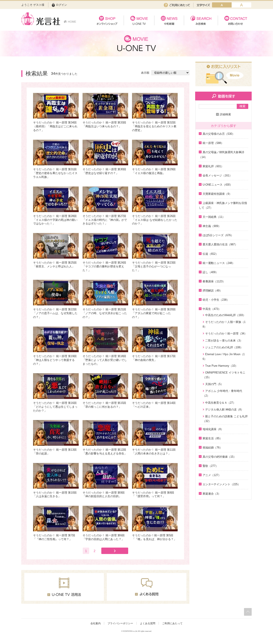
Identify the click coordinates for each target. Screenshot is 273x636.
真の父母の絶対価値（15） (219, 456)
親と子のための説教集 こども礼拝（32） (225, 419)
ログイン (61, 4)
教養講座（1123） (214, 281)
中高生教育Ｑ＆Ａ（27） (220, 402)
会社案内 (95, 623)
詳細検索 (225, 114)
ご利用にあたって (177, 5)
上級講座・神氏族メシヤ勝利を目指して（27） (223, 205)
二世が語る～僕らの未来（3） (224, 340)
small (222, 4)
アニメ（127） (212, 475)
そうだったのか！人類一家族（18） (224, 324)
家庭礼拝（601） (213, 166)
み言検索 (201, 20)
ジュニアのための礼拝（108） (224, 347)
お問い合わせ (235, 20)
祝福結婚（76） (212, 447)
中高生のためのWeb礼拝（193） (225, 315)
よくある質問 (147, 623)
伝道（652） (210, 253)
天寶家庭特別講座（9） (217, 193)
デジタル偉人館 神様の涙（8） (224, 409)
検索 (242, 106)
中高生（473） (212, 309)
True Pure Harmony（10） (221, 365)
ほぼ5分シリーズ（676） (218, 235)
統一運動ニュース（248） (219, 263)
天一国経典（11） (214, 216)
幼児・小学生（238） (216, 299)
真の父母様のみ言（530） (219, 133)
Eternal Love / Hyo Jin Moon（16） (224, 356)
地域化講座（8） (213, 429)
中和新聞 (169, 20)
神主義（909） (212, 226)
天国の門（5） (214, 384)
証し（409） (210, 272)
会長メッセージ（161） (217, 175)
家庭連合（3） (212, 493)
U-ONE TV (139, 20)
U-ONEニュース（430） (217, 184)
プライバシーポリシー (120, 623)
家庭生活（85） (212, 438)
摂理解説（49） (212, 290)
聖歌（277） (210, 465)
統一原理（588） (213, 143)
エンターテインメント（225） (221, 484)
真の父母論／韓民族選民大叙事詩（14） (221, 154)
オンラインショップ (107, 20)
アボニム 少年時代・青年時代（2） (222, 393)
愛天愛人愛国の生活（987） (220, 244)
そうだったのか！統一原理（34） (226, 333)
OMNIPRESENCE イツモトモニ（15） (224, 375)
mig (241, 4)
